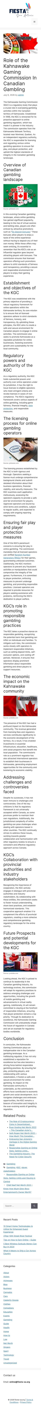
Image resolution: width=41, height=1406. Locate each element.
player (24, 1167)
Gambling (10, 1164)
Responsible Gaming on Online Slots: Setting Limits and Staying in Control (19, 1178)
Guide (6, 1324)
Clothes (6, 1304)
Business (7, 1288)
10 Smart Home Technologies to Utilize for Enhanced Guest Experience (18, 1229)
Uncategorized (10, 1363)
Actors (6, 1276)
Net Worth (8, 1343)
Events (6, 1316)
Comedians (8, 1308)
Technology (8, 1355)
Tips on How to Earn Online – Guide (19, 1240)
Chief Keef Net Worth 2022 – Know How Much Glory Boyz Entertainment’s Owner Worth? (18, 1188)
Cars (5, 1296)
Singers (6, 1347)
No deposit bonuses (21, 232)
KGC (18, 1167)
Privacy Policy (25, 1402)
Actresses (8, 1280)
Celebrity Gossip (10, 1300)
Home (6, 1331)
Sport (5, 1351)
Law (5, 1339)
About (6, 1273)
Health (6, 1327)
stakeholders (9, 1171)
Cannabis (7, 1292)
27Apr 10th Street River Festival (17, 1236)
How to (6, 1335)
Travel (6, 1359)
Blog (5, 1284)
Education (8, 1312)
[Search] (34, 1206)
